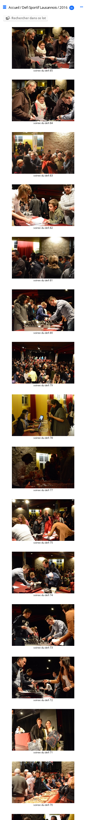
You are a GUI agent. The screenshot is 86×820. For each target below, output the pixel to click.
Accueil (14, 7)
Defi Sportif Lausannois (39, 7)
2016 (63, 7)
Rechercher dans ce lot (28, 18)
